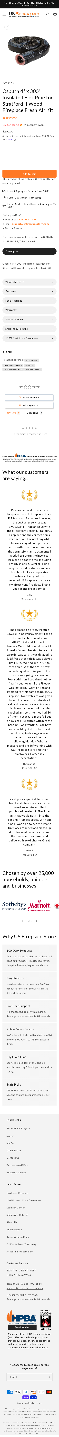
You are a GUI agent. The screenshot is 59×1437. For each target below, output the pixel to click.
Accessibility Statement (20, 1251)
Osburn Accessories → (13, 369)
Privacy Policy (14, 1229)
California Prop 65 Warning (21, 1244)
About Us (12, 1222)
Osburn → (30, 365)
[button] (4, 14)
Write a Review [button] (31, 397)
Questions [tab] (32, 412)
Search (10, 1135)
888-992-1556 (28, 219)
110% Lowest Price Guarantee (24, 1200)
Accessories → (32, 360)
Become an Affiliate (17, 1165)
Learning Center (16, 1207)
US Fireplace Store (33, 1403)
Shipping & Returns (17, 1214)
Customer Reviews (17, 1193)
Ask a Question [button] (31, 405)
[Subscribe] (48, 1377)
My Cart (11, 1143)
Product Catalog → (33, 369)
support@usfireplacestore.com (30, 223)
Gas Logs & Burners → (13, 365)
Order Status (14, 1150)
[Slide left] (22, 921)
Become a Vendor (16, 1172)
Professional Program (18, 1128)
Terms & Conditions (18, 1237)
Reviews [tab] (11, 412)
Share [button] (9, 351)
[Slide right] (36, 921)
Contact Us (13, 1157)
